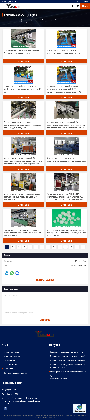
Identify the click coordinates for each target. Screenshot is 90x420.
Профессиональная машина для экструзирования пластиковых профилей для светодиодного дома (22, 125)
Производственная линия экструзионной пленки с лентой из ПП (66, 377)
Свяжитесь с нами (10, 365)
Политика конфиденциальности (16, 373)
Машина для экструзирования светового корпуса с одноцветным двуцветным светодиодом (22, 197)
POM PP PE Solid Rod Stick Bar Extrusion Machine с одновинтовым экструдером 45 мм (22, 89)
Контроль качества (11, 360)
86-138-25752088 (81, 2)
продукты (31, 20)
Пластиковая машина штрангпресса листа (66, 352)
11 (65, 247)
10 (60, 247)
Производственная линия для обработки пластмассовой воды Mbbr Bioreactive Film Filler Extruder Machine (22, 233)
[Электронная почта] (17, 273)
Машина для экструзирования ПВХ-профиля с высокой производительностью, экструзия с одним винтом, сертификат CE (23, 161)
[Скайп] (6, 273)
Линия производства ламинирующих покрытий (68, 372)
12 (71, 247)
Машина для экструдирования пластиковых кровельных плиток (67, 366)
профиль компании (11, 352)
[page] (77, 247)
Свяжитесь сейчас (45, 280)
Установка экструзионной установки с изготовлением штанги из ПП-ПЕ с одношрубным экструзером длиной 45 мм (65, 89)
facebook (5, 408)
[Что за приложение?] (12, 273)
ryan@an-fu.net (10, 2)
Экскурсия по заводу (12, 356)
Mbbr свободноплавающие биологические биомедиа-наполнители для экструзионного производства (66, 233)
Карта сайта (8, 369)
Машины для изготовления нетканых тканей (67, 356)
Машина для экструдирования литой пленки (67, 360)
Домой (23, 20)
